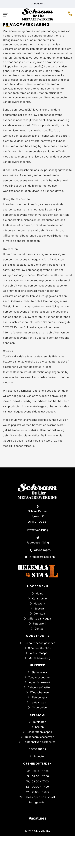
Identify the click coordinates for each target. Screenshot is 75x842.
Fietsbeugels (39, 697)
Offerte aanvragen (39, 618)
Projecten (39, 756)
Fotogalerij (39, 623)
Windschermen (39, 692)
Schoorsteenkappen (39, 731)
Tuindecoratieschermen (39, 736)
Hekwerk (39, 603)
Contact (39, 628)
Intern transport (39, 653)
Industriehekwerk (39, 682)
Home (6, 26)
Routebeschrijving (37, 542)
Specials (39, 608)
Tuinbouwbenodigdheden (39, 643)
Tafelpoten (39, 721)
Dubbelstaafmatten (39, 687)
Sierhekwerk (39, 672)
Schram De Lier (42, 831)
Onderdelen (39, 707)
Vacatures (37, 818)
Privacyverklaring (37, 529)
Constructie (39, 598)
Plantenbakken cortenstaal (39, 741)
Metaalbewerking (39, 658)
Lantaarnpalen (39, 702)
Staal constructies (39, 648)
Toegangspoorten (39, 677)
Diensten (39, 613)
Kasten (39, 726)
